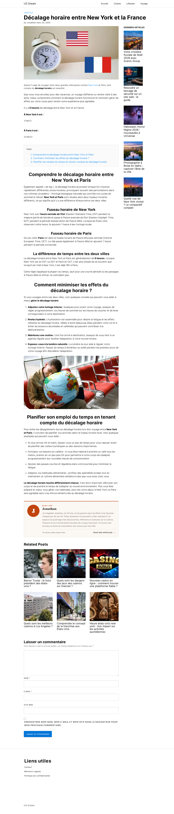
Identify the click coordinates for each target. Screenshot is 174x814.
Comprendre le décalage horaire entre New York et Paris (62, 154)
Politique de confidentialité (37, 776)
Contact (28, 767)
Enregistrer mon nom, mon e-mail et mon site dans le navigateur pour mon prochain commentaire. (71, 723)
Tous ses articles (104, 532)
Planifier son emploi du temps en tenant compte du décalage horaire (69, 162)
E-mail (28, 691)
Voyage (144, 3)
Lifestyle (130, 3)
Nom (27, 678)
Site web (28, 705)
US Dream (30, 3)
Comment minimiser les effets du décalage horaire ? (60, 158)
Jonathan (49, 509)
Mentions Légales (32, 771)
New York (93, 85)
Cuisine (117, 3)
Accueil (104, 3)
